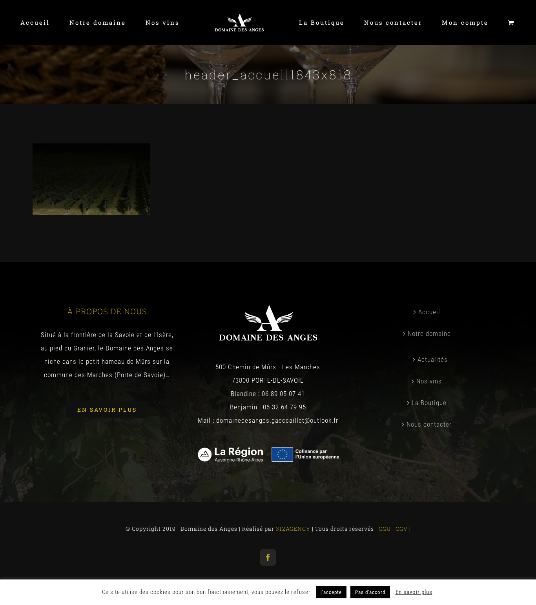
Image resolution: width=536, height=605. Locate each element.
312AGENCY (292, 528)
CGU (385, 528)
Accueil (429, 312)
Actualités (432, 359)
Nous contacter (429, 424)
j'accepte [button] (331, 592)
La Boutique (429, 403)
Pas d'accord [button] (370, 592)
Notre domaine (429, 333)
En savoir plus (414, 592)
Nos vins (429, 381)
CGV (402, 528)
